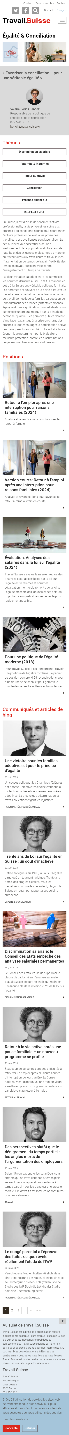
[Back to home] (26, 20)
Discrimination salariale (34, 151)
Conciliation (34, 188)
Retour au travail (34, 176)
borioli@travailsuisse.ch (25, 126)
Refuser (30, 1428)
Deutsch (49, 10)
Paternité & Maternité (34, 163)
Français (61, 10)
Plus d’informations (15, 1419)
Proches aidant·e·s (34, 200)
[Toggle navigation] (62, 20)
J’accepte (11, 1428)
